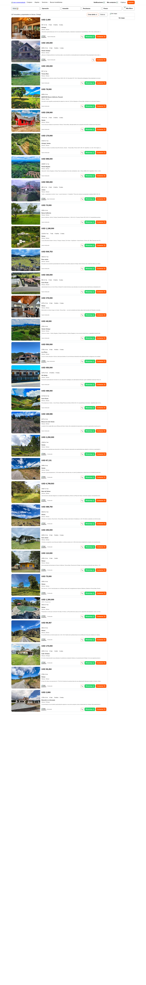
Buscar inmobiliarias (56, 2)
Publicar (123, 2)
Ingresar (131, 2)
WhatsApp (89, 36)
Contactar (100, 36)
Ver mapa (122, 18)
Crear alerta (91, 14)
